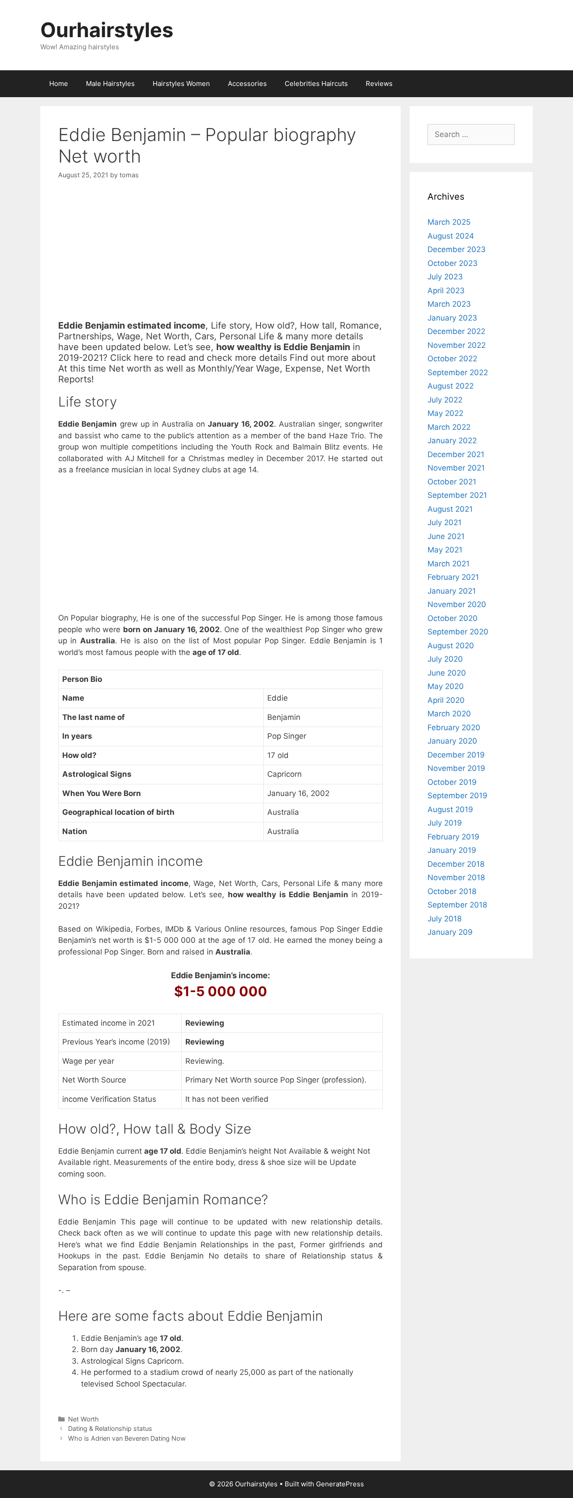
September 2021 (457, 495)
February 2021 (453, 577)
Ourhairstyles (106, 29)
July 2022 (445, 399)
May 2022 (445, 413)
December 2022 (456, 331)
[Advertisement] (220, 257)
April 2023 (446, 290)
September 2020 (458, 631)
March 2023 (449, 304)
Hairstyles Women (181, 83)
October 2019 (452, 782)
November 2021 (456, 467)
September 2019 (457, 795)
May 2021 (445, 549)
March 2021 (449, 563)
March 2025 (449, 222)
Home (58, 83)
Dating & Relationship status (110, 1428)
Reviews (379, 83)
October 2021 (452, 481)
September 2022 (458, 372)
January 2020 (452, 740)
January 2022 (452, 440)
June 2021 (446, 536)
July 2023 (445, 276)
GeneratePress (340, 1484)
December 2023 (457, 249)
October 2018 (452, 891)
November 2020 (457, 604)
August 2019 (450, 809)
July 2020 (445, 659)
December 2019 (456, 754)
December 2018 (456, 864)
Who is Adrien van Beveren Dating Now (127, 1438)
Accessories (247, 83)
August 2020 (451, 645)
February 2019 (453, 836)
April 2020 (446, 700)
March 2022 (449, 427)
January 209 (450, 932)
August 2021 (450, 509)
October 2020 (453, 618)
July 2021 (445, 522)
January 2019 (452, 850)
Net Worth (83, 1419)
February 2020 (454, 727)
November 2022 (457, 345)
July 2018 (445, 918)
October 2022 (452, 358)
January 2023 (452, 317)
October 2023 (453, 263)
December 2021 (456, 454)
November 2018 (456, 877)
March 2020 (449, 713)
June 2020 (447, 672)
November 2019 (456, 768)
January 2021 (452, 590)
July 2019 (445, 822)
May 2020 (446, 686)
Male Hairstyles (110, 83)
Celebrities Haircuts (316, 83)
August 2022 (451, 385)
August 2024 (451, 235)
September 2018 (457, 904)
